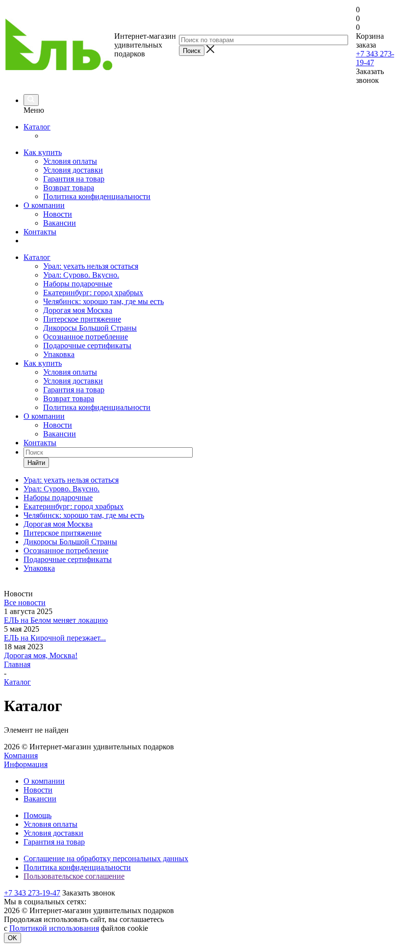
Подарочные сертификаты (87, 345)
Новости (57, 214)
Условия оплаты (70, 161)
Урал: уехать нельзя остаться (90, 266)
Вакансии (59, 223)
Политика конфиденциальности (97, 196)
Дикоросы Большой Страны (90, 328)
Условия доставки (73, 170)
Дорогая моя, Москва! (40, 655)
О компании (44, 205)
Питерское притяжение (82, 319)
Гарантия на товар (73, 179)
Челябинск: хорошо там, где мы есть (103, 301)
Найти (36, 462)
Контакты (40, 232)
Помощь (37, 815)
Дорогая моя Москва (77, 310)
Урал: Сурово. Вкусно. (81, 275)
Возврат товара (68, 187)
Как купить (43, 152)
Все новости (25, 602)
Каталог (37, 127)
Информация (26, 764)
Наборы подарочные (77, 284)
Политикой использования (54, 928)
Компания (21, 755)
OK (12, 938)
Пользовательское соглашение (74, 876)
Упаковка (59, 354)
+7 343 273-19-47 (32, 893)
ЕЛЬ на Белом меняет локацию (56, 620)
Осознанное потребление (85, 337)
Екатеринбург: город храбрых (93, 292)
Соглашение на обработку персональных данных (106, 858)
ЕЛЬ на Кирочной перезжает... (55, 638)
